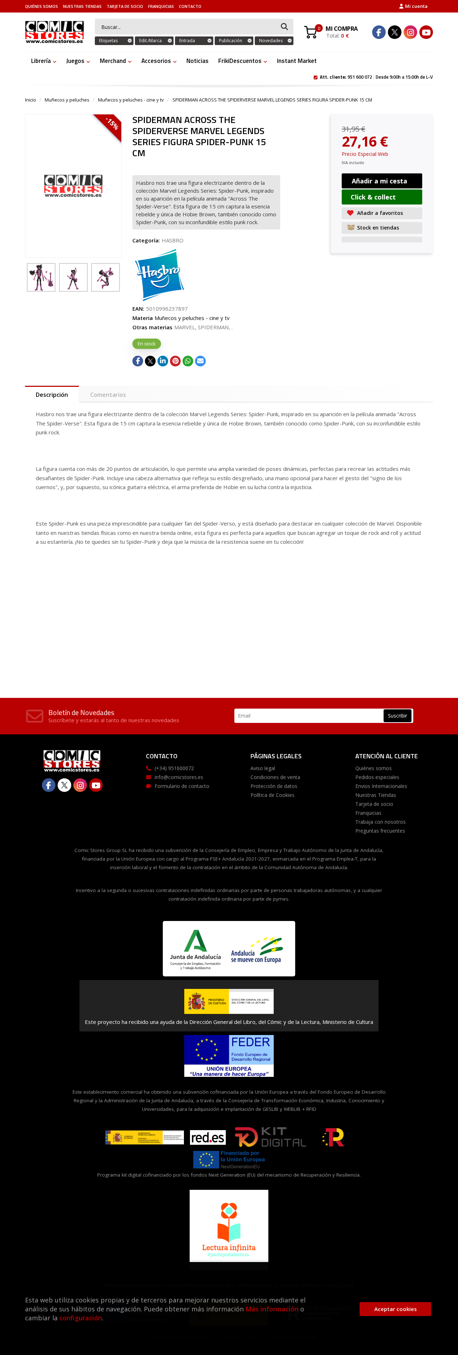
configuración (80, 1318)
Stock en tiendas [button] (378, 227)
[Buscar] (284, 27)
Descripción (52, 395)
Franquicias (161, 6)
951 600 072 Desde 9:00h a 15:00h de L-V (376, 76)
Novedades (271, 41)
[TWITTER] (394, 32)
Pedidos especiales (377, 777)
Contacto (190, 6)
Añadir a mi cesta (379, 181)
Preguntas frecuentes (380, 830)
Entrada (187, 41)
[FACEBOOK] (379, 32)
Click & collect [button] (373, 197)
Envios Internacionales (381, 786)
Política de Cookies (272, 795)
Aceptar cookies (395, 1308)
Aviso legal (262, 768)
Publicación (230, 41)
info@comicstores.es (179, 777)
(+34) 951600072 (174, 768)
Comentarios (108, 395)
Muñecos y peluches (67, 100)
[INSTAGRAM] (410, 32)
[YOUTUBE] (426, 32)
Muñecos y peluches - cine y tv (131, 100)
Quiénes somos (41, 6)
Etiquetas (108, 41)
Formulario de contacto (182, 786)
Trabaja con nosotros (380, 821)
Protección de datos (273, 786)
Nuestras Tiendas (82, 6)
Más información (271, 1309)
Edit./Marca (150, 41)
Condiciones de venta (275, 777)
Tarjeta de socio (125, 6)
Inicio (30, 100)
